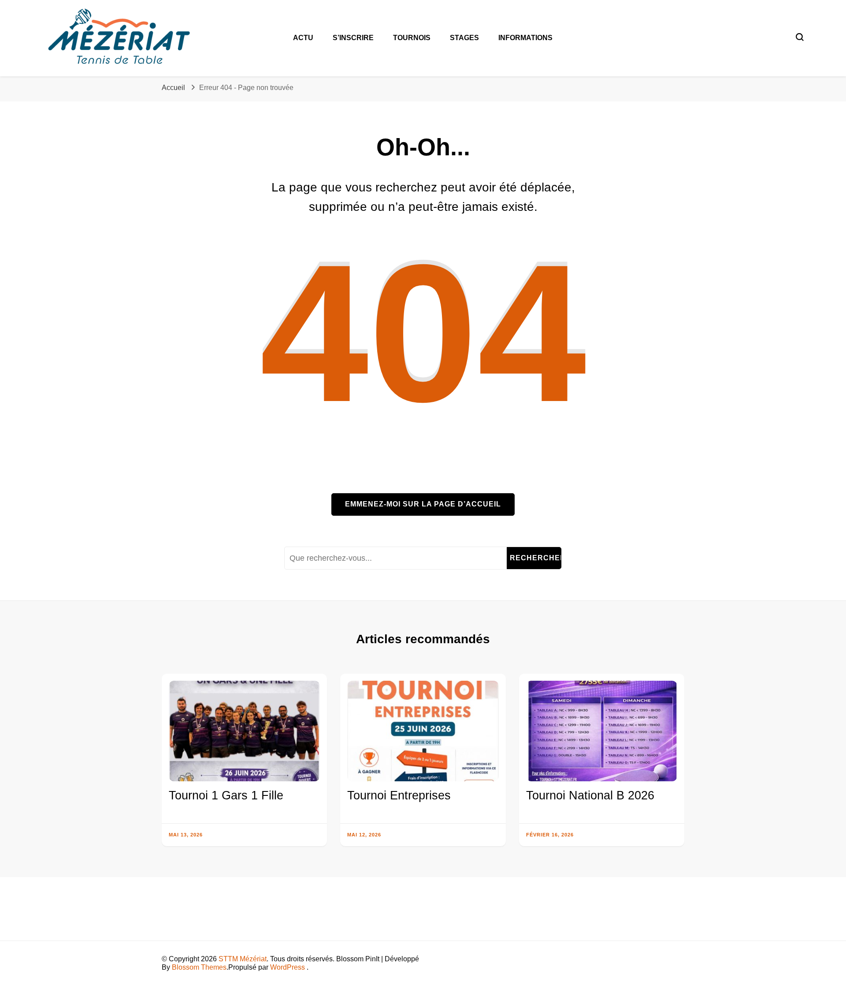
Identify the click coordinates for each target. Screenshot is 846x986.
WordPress (287, 967)
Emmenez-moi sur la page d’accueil (423, 504)
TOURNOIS (411, 37)
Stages (464, 37)
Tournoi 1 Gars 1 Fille (226, 795)
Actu (303, 37)
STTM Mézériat (243, 959)
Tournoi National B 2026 (590, 795)
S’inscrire (353, 37)
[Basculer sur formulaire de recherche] (800, 37)
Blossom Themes (199, 967)
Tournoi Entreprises (399, 795)
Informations (525, 37)
